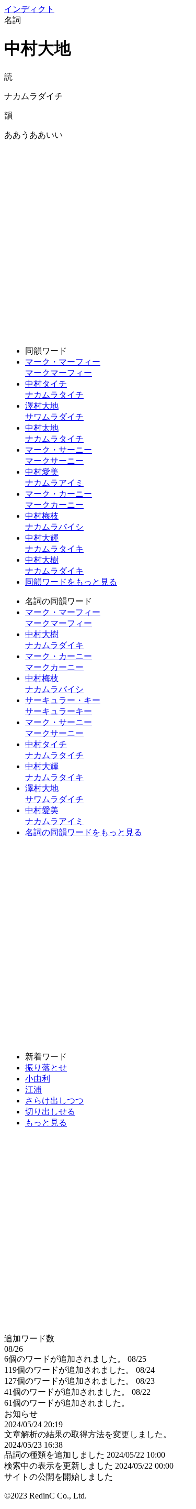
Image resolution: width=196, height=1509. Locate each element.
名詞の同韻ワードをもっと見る (83, 832)
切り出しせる (50, 1111)
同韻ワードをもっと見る (71, 581)
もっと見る (46, 1122)
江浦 (33, 1089)
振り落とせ (46, 1067)
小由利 (37, 1078)
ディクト (29, 9)
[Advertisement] (98, 239)
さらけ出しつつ (54, 1100)
